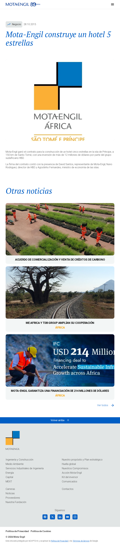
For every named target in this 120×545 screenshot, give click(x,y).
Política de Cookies (41, 531)
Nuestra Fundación (16, 502)
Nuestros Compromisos (75, 468)
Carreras (10, 489)
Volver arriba (57, 420)
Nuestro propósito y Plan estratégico (82, 459)
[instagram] (75, 516)
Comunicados (69, 481)
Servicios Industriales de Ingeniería (25, 468)
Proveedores (13, 497)
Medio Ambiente (15, 464)
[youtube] (67, 516)
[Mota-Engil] (23, 4)
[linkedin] (60, 516)
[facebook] (45, 516)
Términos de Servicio (81, 541)
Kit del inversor (70, 477)
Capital (9, 477)
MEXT (9, 481)
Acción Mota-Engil (72, 472)
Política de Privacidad (17, 531)
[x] (52, 516)
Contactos (67, 489)
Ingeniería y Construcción (19, 459)
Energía (10, 472)
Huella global (69, 464)
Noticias (10, 493)
